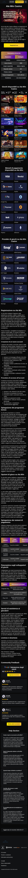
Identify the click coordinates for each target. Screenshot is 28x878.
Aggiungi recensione (14, 674)
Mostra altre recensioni (14, 724)
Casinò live (9, 92)
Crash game (15, 92)
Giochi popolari (3, 92)
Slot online (22, 92)
